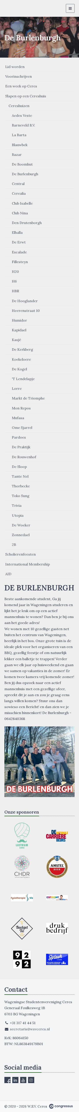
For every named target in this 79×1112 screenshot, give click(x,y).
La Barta (19, 135)
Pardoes (19, 437)
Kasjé (16, 339)
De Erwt (19, 242)
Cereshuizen (19, 106)
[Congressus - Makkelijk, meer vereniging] (61, 1106)
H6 (14, 281)
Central (18, 183)
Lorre (17, 388)
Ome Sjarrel (22, 427)
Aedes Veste (22, 115)
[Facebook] (7, 1080)
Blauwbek (19, 145)
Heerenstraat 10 (26, 310)
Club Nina (20, 213)
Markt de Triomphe (28, 398)
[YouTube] (23, 1080)
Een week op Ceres (21, 86)
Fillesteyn (20, 262)
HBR (15, 291)
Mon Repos (21, 408)
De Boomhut (22, 164)
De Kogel (19, 369)
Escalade (19, 252)
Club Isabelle (22, 203)
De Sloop (19, 466)
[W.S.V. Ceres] (12, 8)
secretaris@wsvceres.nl (30, 1029)
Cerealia (19, 193)
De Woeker (21, 525)
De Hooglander (25, 301)
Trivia (17, 505)
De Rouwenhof (24, 457)
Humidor (19, 320)
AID (8, 574)
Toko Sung (20, 496)
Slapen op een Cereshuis (25, 96)
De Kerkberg (22, 349)
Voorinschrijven (18, 76)
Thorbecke (21, 486)
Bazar (17, 154)
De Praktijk (21, 447)
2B (14, 544)
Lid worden (15, 66)
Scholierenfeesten (20, 554)
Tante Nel (20, 476)
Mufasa (18, 418)
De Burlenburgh (25, 174)
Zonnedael (21, 535)
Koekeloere (21, 359)
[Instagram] (31, 1080)
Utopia (17, 515)
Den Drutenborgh (27, 223)
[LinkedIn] (15, 1080)
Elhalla (17, 232)
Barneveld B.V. (23, 125)
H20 (15, 271)
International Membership (27, 564)
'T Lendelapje (23, 379)
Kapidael (19, 330)
